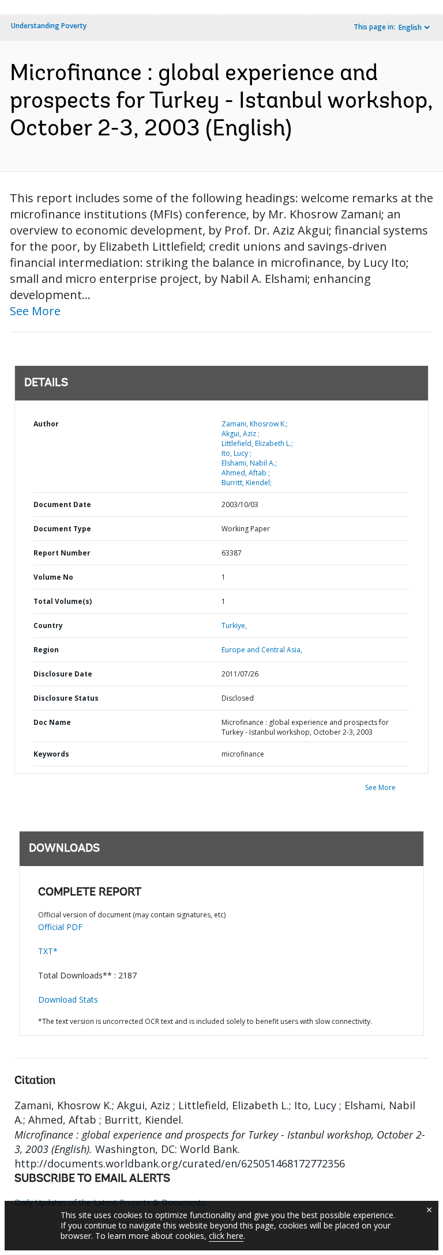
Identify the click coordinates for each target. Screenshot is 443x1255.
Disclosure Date (62, 674)
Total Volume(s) (62, 601)
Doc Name (52, 722)
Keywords (51, 754)
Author (46, 424)
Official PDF (60, 926)
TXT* (48, 951)
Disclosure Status (66, 698)
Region (46, 650)
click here (226, 1235)
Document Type (62, 529)
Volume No (53, 577)
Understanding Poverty (49, 26)
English (410, 27)
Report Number (62, 553)
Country (48, 625)
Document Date (62, 504)
